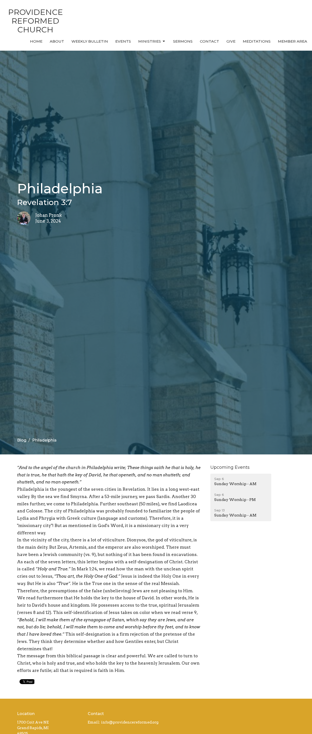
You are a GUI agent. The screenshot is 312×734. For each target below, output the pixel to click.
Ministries (149, 41)
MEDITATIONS (257, 41)
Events (123, 41)
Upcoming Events (230, 467)
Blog (21, 440)
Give (230, 41)
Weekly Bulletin (89, 41)
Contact (209, 41)
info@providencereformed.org (129, 722)
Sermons (183, 41)
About (57, 41)
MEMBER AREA (292, 41)
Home (36, 41)
